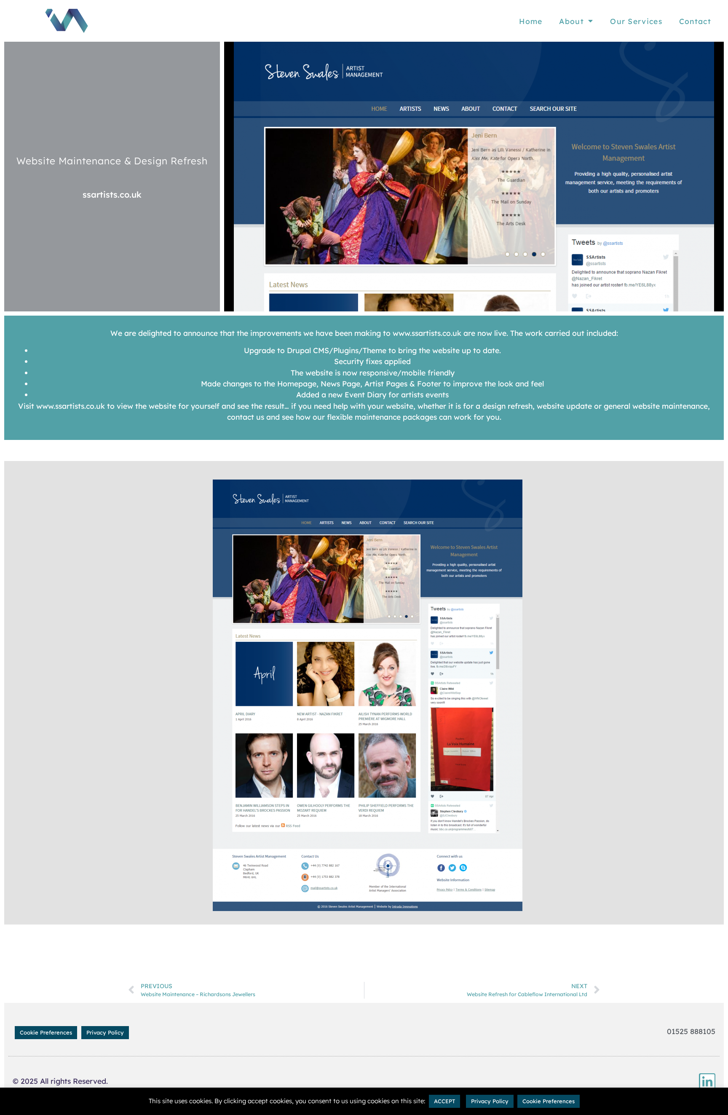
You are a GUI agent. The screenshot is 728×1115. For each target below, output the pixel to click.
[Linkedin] (707, 1081)
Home (530, 21)
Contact (695, 21)
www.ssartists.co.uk (427, 333)
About (571, 21)
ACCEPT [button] (444, 1101)
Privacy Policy (105, 1032)
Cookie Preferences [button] (46, 1032)
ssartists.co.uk (112, 194)
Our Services (636, 21)
